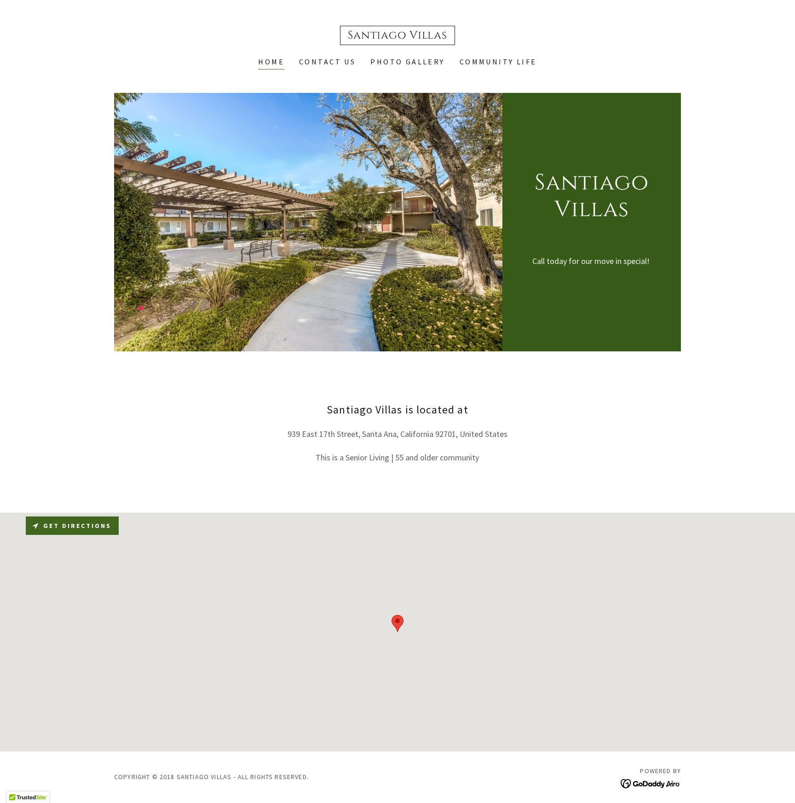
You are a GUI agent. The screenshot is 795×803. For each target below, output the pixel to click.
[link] (397, 35)
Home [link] (271, 61)
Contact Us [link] (327, 61)
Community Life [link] (498, 61)
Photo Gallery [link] (407, 61)
